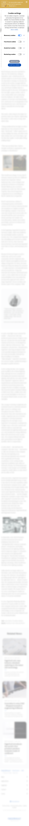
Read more (12, 6)
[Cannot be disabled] (20, 35)
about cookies (14, 29)
